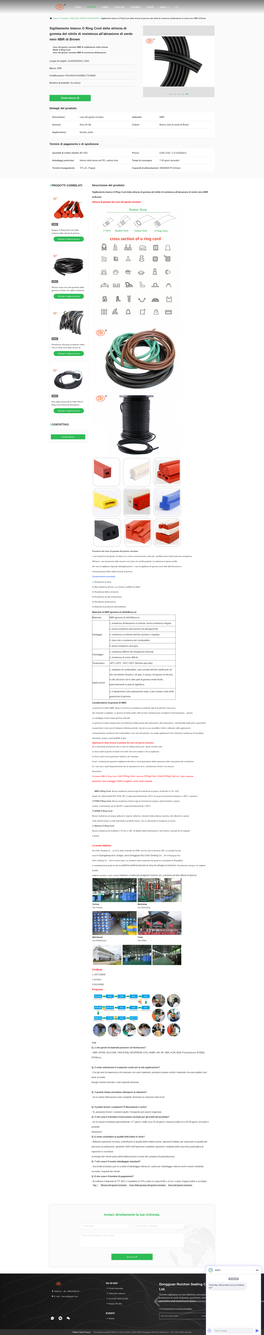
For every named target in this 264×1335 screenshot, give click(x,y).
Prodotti (91, 7)
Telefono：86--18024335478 (66, 1291)
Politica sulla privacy (81, 1332)
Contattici (135, 7)
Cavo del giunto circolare (180, 1185)
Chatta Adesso (68, 98)
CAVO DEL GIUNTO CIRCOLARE (84, 18)
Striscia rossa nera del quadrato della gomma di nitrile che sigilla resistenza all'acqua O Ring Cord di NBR (68, 290)
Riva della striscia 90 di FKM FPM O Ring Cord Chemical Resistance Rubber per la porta (67, 405)
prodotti (63, 18)
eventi (150, 7)
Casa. (55, 18)
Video (105, 7)
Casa (78, 7)
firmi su (207, 1316)
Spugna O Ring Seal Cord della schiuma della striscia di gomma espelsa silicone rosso (65, 233)
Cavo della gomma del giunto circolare (147, 1185)
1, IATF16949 (98, 974)
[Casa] (60, 7)
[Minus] (257, 1270)
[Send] (257, 1331)
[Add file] (209, 1331)
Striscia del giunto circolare (114, 1185)
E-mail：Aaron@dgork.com (66, 1296)
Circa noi (119, 7)
